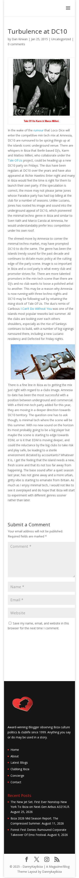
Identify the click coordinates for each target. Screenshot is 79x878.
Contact (16, 782)
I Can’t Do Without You (36, 309)
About (15, 756)
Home (15, 750)
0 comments (16, 44)
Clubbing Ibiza (20, 769)
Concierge (17, 776)
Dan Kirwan (20, 39)
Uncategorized (61, 39)
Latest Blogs (19, 762)
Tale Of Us (15, 160)
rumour (38, 130)
